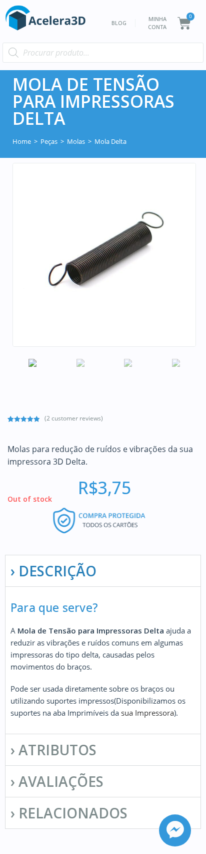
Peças (49, 141)
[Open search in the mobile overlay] (103, 53)
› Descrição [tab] (53, 570)
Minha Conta (157, 23)
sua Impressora (147, 713)
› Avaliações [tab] (57, 781)
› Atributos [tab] (53, 749)
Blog (119, 23)
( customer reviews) (73, 418)
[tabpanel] (103, 660)
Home (21, 141)
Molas (76, 141)
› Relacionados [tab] (69, 812)
